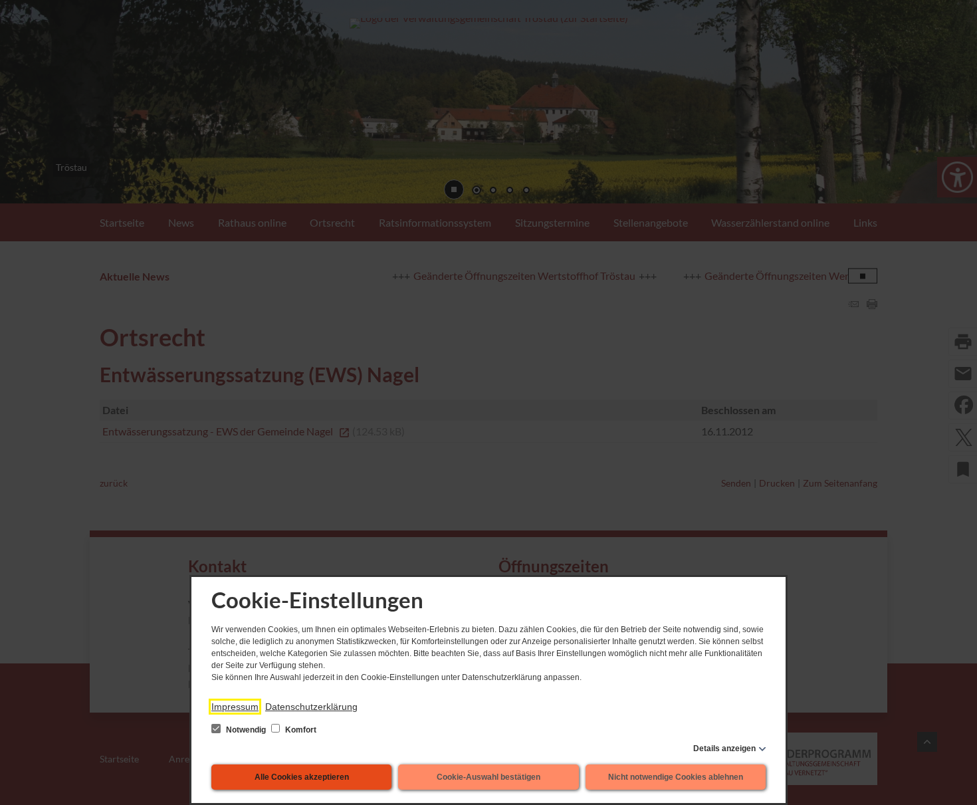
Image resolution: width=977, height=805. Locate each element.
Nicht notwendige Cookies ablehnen (675, 777)
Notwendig (246, 730)
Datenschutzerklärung (311, 706)
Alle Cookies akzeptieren (302, 777)
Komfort (299, 730)
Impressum (235, 706)
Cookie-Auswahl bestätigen (488, 777)
